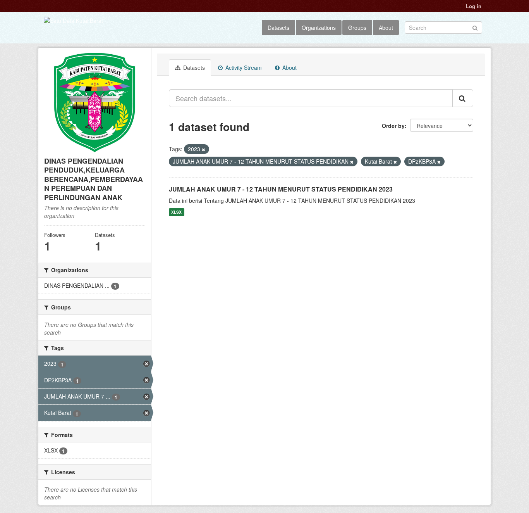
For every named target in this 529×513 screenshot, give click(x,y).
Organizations (319, 27)
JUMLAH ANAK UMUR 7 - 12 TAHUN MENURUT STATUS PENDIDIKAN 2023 (281, 189)
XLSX (176, 212)
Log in (473, 6)
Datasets (278, 27)
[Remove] (203, 149)
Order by (393, 126)
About (386, 27)
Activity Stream (243, 67)
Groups (357, 27)
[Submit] (475, 27)
